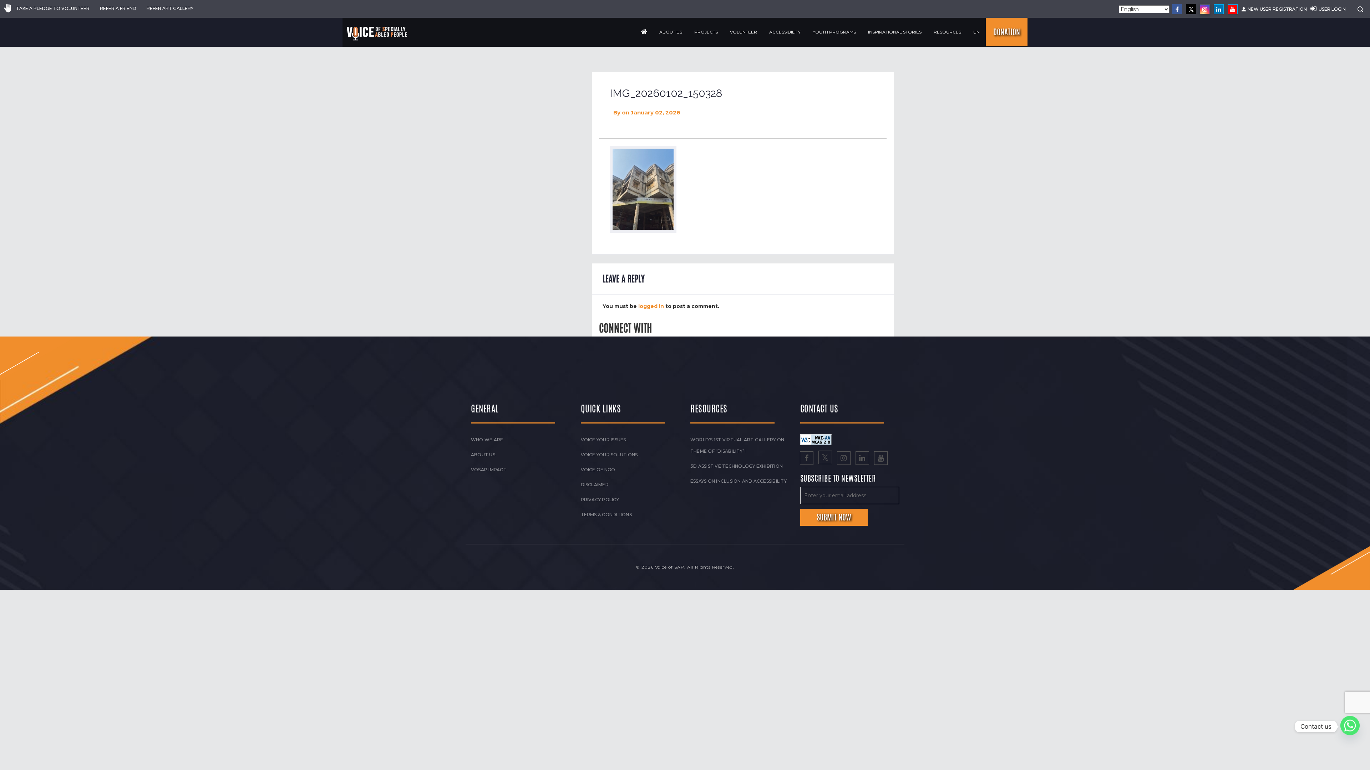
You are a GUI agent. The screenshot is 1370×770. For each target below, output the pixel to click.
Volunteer (743, 32)
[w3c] (816, 439)
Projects (706, 32)
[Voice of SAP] (377, 33)
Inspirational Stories (895, 32)
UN (976, 32)
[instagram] (1204, 9)
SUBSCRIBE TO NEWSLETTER (838, 479)
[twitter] (1190, 9)
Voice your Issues (603, 439)
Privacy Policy (600, 499)
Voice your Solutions (609, 454)
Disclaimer (595, 484)
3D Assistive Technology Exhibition (736, 466)
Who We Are (487, 439)
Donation (1006, 32)
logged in (651, 306)
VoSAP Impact (489, 469)
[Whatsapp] (1350, 726)
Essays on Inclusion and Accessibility (738, 481)
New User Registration (1277, 9)
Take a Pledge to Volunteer (53, 8)
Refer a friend (118, 8)
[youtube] (1232, 9)
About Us (670, 32)
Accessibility (785, 32)
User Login (1332, 9)
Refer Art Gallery (170, 8)
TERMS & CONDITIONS (606, 514)
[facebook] (1177, 9)
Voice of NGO (598, 469)
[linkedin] (1218, 9)
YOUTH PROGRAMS (834, 32)
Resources (947, 32)
